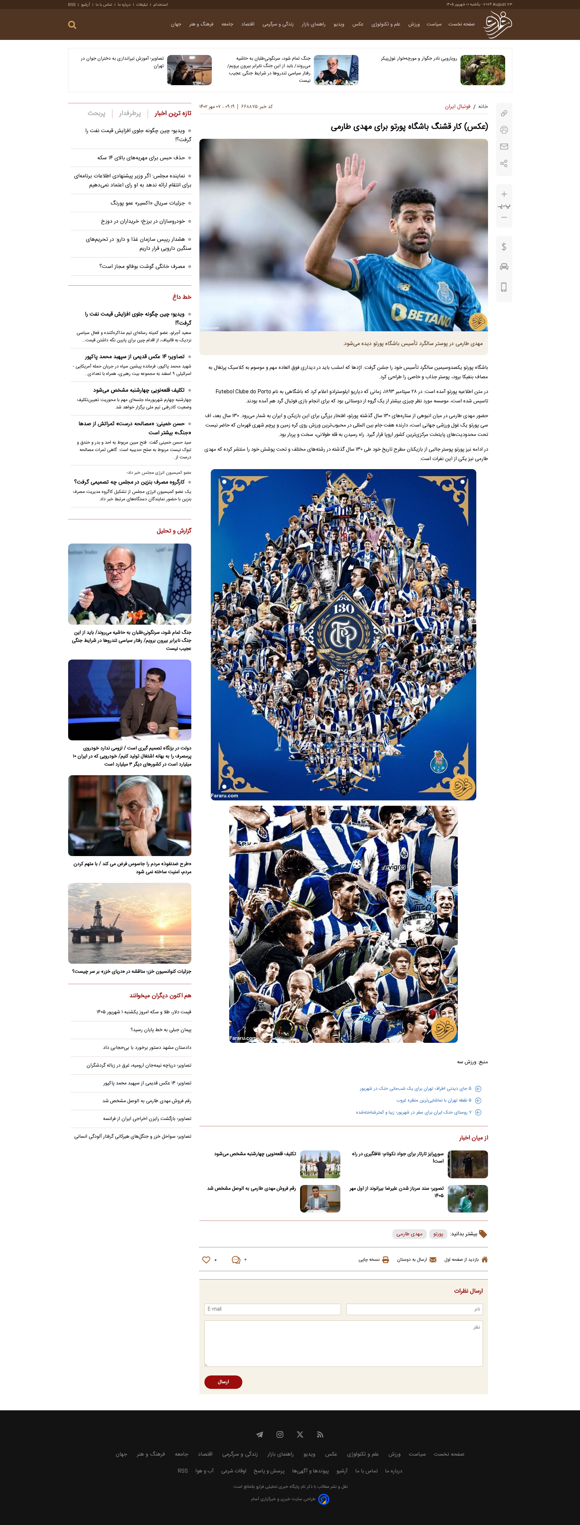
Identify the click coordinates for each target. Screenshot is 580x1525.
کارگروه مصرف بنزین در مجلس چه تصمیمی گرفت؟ (129, 482)
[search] (72, 25)
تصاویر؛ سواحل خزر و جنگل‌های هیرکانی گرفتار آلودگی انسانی (132, 1137)
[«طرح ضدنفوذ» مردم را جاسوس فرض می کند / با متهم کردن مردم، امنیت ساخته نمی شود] (129, 815)
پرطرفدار (130, 113)
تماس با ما (104, 4)
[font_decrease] (504, 217)
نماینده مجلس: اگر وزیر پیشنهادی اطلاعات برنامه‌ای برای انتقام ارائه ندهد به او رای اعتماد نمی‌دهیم (132, 181)
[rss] (320, 1434)
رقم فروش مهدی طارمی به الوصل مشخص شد (251, 1188)
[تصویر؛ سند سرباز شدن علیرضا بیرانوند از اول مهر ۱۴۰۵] (468, 1199)
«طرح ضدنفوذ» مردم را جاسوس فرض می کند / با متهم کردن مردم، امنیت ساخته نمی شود (132, 868)
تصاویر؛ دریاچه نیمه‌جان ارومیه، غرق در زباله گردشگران (139, 1066)
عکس (358, 24)
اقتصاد (248, 24)
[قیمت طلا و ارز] (504, 248)
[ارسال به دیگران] (504, 147)
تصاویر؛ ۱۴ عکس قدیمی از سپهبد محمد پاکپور (135, 356)
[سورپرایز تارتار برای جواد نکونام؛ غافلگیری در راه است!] (468, 1164)
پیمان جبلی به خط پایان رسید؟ (161, 1030)
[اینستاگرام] (280, 1434)
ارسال (223, 1382)
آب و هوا (204, 1471)
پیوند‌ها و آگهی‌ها (310, 1471)
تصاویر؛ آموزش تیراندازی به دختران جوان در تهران (122, 62)
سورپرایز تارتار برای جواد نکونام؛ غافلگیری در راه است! (398, 1157)
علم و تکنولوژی (387, 24)
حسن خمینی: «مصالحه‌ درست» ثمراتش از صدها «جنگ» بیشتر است (135, 428)
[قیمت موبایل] (504, 288)
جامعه (228, 24)
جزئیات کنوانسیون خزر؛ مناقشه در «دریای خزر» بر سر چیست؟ (131, 972)
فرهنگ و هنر (202, 24)
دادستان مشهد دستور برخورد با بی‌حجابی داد (147, 1048)
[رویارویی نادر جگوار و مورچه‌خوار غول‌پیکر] (483, 70)
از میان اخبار (474, 1138)
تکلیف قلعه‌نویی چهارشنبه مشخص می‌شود (255, 1154)
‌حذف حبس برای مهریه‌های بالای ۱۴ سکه (141, 158)
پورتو (438, 1234)
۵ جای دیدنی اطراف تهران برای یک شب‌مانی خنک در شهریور (416, 1088)
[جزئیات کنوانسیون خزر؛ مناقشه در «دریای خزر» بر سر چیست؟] (129, 923)
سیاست (434, 24)
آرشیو (85, 4)
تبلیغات (142, 4)
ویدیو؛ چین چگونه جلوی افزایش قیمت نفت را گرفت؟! (138, 319)
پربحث (96, 113)
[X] (300, 1434)
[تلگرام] (260, 1434)
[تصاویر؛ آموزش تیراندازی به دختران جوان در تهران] (189, 70)
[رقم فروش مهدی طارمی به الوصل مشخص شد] (320, 1199)
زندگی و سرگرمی (278, 24)
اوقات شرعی (233, 1471)
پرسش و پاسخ (269, 1471)
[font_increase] (504, 194)
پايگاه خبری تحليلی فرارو (277, 1486)
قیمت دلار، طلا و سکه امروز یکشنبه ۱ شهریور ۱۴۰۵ (144, 1012)
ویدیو (340, 24)
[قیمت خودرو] (504, 268)
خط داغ (182, 298)
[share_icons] (504, 163)
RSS (72, 4)
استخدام (160, 4)
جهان (177, 24)
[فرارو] (497, 24)
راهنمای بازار (314, 24)
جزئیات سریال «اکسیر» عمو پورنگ (147, 203)
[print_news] (504, 129)
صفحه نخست (461, 24)
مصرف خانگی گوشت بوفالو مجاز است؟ (142, 266)
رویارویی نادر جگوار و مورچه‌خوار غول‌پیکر (419, 58)
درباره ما (124, 4)
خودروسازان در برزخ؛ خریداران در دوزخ (143, 221)
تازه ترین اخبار (173, 113)
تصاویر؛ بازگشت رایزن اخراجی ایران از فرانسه (147, 1119)
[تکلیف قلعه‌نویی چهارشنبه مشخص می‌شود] (320, 1164)
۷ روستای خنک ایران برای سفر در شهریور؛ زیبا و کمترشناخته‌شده (414, 1112)
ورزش (414, 24)
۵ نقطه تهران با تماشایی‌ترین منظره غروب (434, 1100)
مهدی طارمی (409, 1234)
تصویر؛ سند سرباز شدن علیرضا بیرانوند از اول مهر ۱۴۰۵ (397, 1192)
